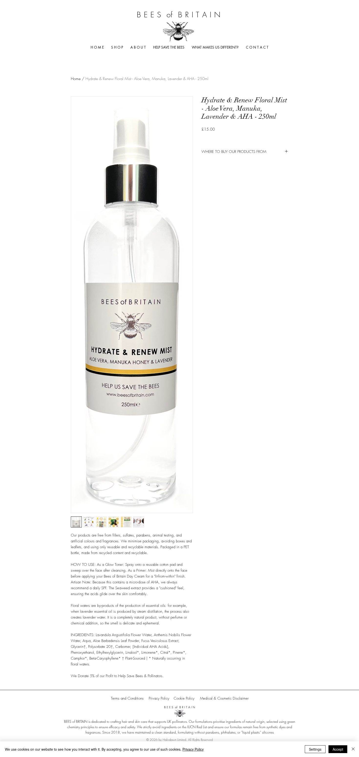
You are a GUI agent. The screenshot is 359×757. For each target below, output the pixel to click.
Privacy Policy (193, 749)
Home (76, 78)
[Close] (353, 749)
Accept (338, 749)
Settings (315, 749)
